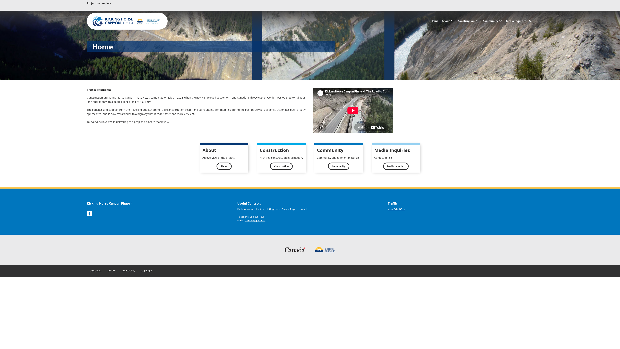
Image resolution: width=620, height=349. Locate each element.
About (446, 21)
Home (434, 21)
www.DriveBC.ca (396, 209)
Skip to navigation (300, 17)
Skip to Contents (300, 17)
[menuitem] (434, 21)
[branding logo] (127, 21)
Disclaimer (95, 270)
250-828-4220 (257, 216)
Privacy (111, 270)
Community (490, 21)
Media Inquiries (516, 21)
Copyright (146, 270)
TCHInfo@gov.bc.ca (255, 220)
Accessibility (128, 270)
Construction (466, 21)
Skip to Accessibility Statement (300, 18)
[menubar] (478, 21)
